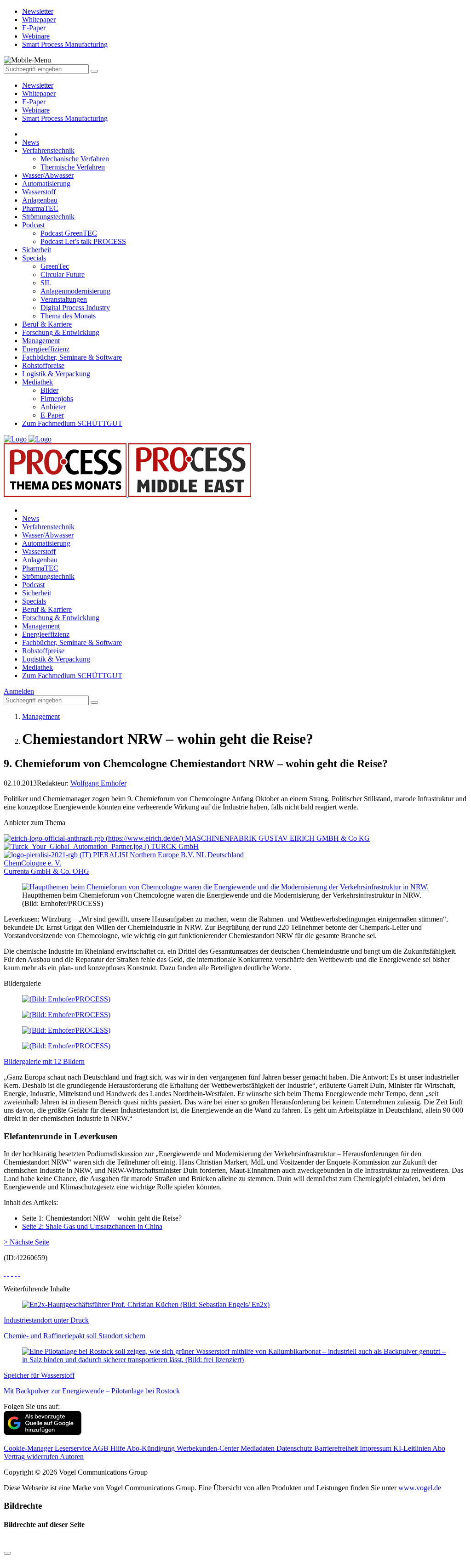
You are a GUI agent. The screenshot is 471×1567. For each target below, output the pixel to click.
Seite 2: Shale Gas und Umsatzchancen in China (92, 1226)
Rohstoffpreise (43, 365)
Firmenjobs (56, 398)
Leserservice (73, 1448)
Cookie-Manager (29, 1448)
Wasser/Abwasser (48, 175)
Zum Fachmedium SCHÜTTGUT (72, 423)
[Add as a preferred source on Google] (42, 1433)
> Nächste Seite (26, 1242)
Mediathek (37, 382)
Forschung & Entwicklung (60, 332)
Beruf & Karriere (47, 324)
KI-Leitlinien (412, 1448)
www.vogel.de (419, 1488)
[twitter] (8, 1273)
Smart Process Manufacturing (65, 118)
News (30, 142)
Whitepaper (39, 93)
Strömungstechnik (48, 217)
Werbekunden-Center (209, 1448)
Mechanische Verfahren (74, 159)
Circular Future (62, 274)
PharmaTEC (40, 208)
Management (41, 341)
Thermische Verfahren (72, 167)
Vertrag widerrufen (32, 1456)
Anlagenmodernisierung (75, 291)
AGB (101, 1448)
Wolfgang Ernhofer (98, 783)
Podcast (33, 225)
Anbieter (53, 407)
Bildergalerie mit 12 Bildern (44, 1061)
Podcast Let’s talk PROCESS (83, 241)
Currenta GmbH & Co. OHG (46, 871)
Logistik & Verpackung (56, 374)
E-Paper (34, 102)
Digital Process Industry (75, 307)
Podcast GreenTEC (68, 233)
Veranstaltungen (63, 299)
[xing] (12, 1273)
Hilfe (118, 1448)
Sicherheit (36, 250)
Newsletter (37, 85)
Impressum (376, 1448)
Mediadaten (258, 1448)
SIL (46, 283)
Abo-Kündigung (151, 1448)
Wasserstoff (39, 192)
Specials (34, 258)
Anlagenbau (39, 200)
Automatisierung (46, 183)
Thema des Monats (68, 316)
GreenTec (54, 266)
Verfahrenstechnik (48, 150)
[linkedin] (16, 1273)
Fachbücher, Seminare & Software (72, 357)
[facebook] (5, 1273)
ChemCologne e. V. (32, 863)
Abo (438, 1448)
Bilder (49, 390)
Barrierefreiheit (337, 1448)
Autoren (72, 1456)
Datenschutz (295, 1448)
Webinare (36, 110)
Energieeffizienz (45, 349)
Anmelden (19, 691)
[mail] (19, 1273)
